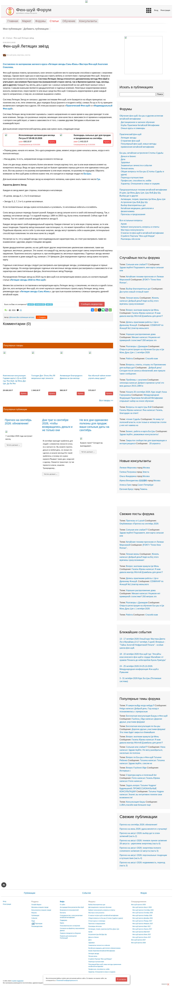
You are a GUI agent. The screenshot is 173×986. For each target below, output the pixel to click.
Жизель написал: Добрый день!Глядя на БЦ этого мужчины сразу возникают (139, 301)
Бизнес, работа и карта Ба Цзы (140, 431)
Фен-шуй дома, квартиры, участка (18, 55)
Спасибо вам (151, 358)
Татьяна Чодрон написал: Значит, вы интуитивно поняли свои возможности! (142, 794)
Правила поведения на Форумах (70, 933)
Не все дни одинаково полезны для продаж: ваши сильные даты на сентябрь (94, 425)
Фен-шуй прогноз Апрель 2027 (142, 929)
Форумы (34, 912)
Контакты (63, 912)
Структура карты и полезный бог (141, 775)
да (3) (30, 304)
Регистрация (165, 10)
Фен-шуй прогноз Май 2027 (141, 932)
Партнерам (38, 923)
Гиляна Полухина (128, 472)
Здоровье (125, 162)
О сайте (62, 904)
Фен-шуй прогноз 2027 (138, 940)
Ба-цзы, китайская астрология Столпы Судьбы (141, 153)
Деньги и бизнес (128, 156)
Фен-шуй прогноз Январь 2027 (142, 921)
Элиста (145, 472)
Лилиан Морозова (128, 468)
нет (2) (49, 304)
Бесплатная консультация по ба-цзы (143, 726)
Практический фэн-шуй (130, 134)
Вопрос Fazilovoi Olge (136, 768)
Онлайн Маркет (36, 904)
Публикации (29, 893)
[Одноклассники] (96, 309)
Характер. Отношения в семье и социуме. (140, 184)
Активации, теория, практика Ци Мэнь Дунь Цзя (143, 199)
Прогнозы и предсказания (133, 214)
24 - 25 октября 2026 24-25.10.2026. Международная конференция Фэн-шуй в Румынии (139, 669)
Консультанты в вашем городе (41, 910)
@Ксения (12, 317)
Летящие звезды (128, 138)
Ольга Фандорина (128, 476)
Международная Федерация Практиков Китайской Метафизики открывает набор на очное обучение (141, 398)
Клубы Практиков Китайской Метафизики (140, 125)
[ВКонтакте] (92, 309)
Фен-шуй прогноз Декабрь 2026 (142, 918)
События (86, 893)
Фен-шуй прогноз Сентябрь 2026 (142, 910)
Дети (123, 159)
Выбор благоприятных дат (133, 205)
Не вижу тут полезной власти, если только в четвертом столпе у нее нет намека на (143, 422)
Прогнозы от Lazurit (135, 521)
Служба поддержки (17, 981)
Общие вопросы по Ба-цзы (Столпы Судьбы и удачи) (105, 918)
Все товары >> (106, 400)
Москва (146, 468)
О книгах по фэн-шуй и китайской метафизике (142, 233)
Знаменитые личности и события (136, 165)
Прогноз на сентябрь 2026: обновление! (18, 421)
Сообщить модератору (91, 304)
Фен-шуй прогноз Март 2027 (141, 926)
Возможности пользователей (69, 910)
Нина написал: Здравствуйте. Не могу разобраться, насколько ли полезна (142, 750)
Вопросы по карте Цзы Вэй (138, 407)
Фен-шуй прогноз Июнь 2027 (141, 934)
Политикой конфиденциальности (67, 980)
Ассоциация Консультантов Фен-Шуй (72, 907)
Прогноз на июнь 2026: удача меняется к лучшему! (143, 829)
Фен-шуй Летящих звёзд (24, 38)
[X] (99, 309)
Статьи (9, 38)
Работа (129, 358)
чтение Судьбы (133, 419)
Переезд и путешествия (132, 178)
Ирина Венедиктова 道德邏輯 (133, 480)
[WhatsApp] (110, 309)
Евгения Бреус (127, 489)
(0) (21, 310)
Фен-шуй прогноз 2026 (138, 904)
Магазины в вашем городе (39, 907)
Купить (52, 142)
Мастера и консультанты (132, 230)
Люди (33, 921)
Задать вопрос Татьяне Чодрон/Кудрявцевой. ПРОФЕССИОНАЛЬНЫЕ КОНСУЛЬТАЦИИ (138, 788)
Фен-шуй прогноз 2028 (138, 942)
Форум (143, 893)
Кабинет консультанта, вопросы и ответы (140, 227)
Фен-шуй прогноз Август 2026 (142, 907)
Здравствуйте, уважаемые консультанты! (139, 434)
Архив (124, 224)
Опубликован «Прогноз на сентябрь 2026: (139, 524)
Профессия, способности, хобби (136, 181)
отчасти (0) (40, 304)
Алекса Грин (125, 485)
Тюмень (143, 489)
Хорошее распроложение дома (141, 334)
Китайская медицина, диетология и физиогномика (104, 948)
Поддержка (63, 920)
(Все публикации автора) (25, 317)
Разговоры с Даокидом (137, 346)
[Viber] (106, 309)
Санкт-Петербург (145, 485)
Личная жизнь (127, 168)
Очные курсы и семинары (133, 128)
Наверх (3, 884)
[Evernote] (103, 309)
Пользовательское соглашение (70, 925)
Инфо (62, 902)
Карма (62, 923)
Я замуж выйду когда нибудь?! (140, 705)
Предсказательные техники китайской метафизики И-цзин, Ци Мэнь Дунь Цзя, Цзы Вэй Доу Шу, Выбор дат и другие (143, 193)
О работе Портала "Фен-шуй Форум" (138, 236)
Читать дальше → (13, 445)
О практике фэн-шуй (130, 141)
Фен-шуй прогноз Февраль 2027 (142, 923)
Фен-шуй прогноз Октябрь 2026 (142, 912)
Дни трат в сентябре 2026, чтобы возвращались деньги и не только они (57, 425)
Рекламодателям (36, 926)
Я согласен (121, 979)
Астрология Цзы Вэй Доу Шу (134, 202)
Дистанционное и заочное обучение (138, 122)
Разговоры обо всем (130, 239)
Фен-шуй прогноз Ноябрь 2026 (142, 915)
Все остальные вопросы (131, 220)
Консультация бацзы (135, 802)
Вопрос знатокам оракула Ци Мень (142, 310)
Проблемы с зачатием (136, 380)
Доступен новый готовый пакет (134, 292)
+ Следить (41, 317)
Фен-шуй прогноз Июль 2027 (141, 937)
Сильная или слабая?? (137, 264)
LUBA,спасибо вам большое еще (135, 805)
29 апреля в (154, 443)
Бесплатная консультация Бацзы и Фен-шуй (146, 716)
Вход (156, 10)
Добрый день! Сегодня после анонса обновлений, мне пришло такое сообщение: (142, 371)
